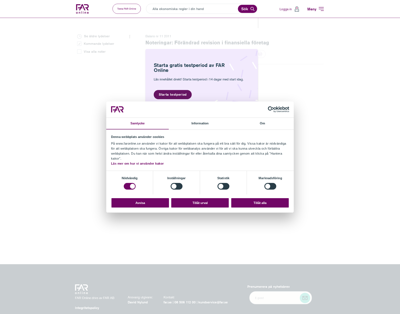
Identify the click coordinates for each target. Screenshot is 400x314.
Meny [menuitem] (311, 9)
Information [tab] (200, 123)
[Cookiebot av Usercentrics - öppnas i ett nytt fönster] (271, 109)
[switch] (176, 186)
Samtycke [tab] (137, 123)
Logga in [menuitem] (286, 9)
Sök (244, 8)
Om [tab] (262, 123)
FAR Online (85, 9)
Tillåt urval (200, 202)
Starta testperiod (173, 94)
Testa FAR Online (126, 8)
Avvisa (140, 202)
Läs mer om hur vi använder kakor (137, 163)
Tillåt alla (260, 202)
